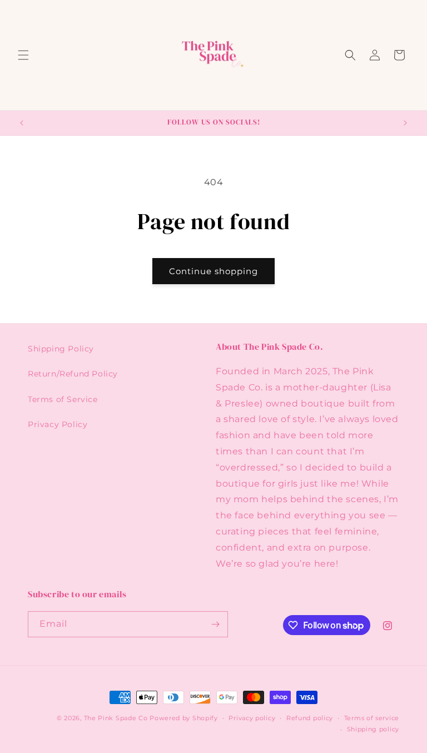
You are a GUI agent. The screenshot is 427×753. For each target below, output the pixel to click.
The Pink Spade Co (116, 718)
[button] (23, 55)
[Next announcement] (405, 123)
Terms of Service (63, 399)
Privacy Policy (57, 424)
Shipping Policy (61, 349)
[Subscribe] (215, 624)
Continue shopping (213, 271)
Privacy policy (252, 718)
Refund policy (309, 718)
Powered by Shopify (184, 718)
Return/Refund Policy (73, 374)
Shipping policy (373, 729)
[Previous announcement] (21, 123)
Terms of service (371, 718)
